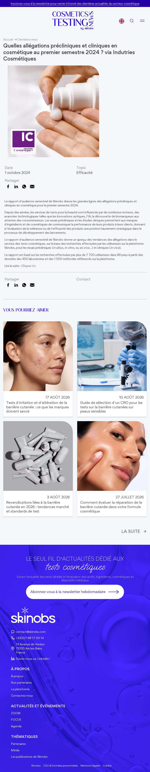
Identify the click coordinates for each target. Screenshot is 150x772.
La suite (130, 531)
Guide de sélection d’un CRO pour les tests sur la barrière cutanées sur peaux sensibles (111, 407)
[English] (121, 21)
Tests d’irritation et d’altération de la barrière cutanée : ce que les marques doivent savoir (37, 407)
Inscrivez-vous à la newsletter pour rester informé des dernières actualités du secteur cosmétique (75, 3)
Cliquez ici (28, 266)
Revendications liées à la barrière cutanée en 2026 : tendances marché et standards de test (37, 506)
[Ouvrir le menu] (142, 21)
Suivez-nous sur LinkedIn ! (33, 658)
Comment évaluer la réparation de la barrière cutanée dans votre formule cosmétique (111, 506)
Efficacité (84, 172)
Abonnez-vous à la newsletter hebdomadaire (68, 592)
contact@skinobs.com (31, 632)
